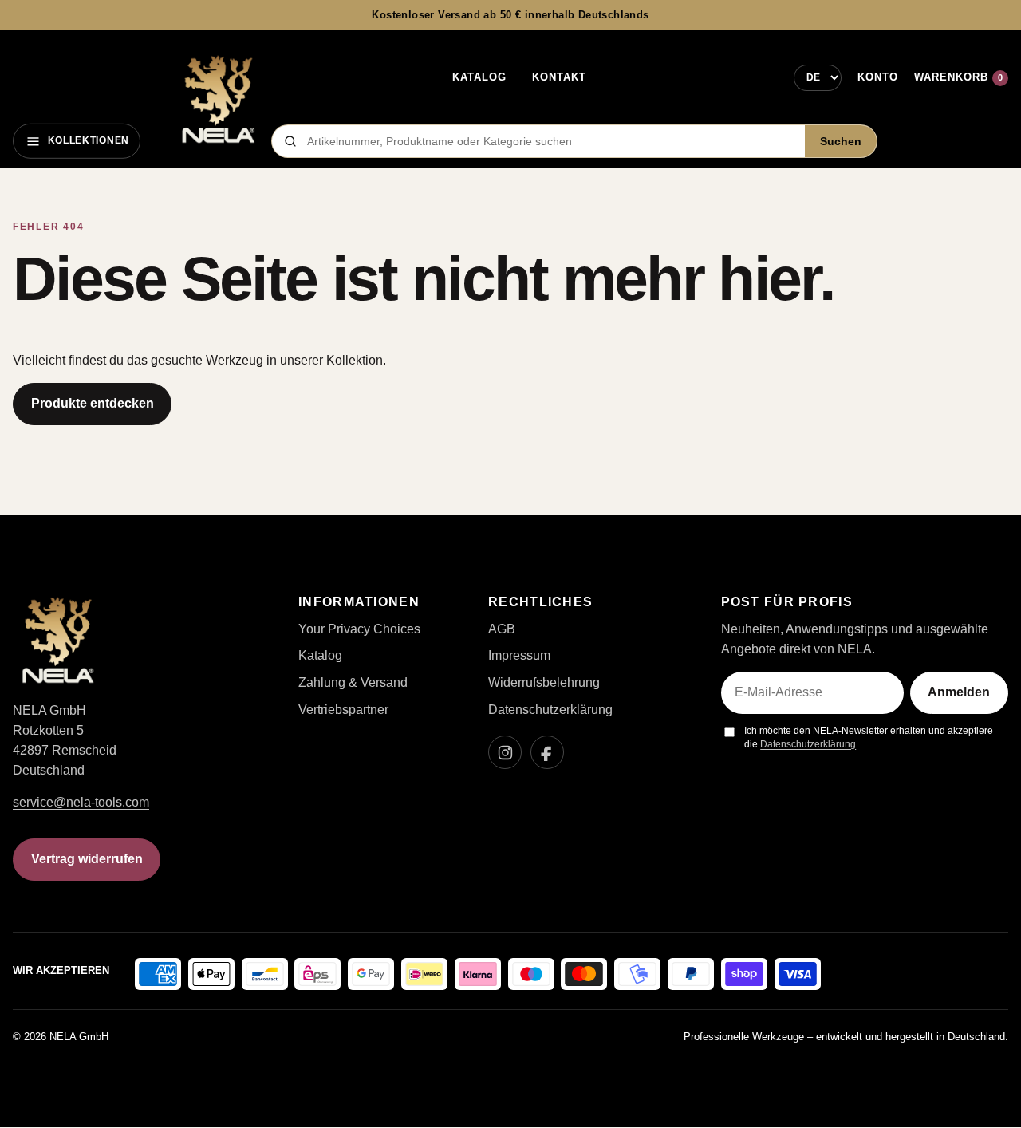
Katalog (479, 77)
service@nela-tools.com (81, 802)
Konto (877, 77)
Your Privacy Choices (359, 629)
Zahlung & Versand (353, 682)
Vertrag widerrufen (87, 859)
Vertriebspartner (343, 709)
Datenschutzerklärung (550, 709)
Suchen (840, 142)
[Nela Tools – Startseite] (217, 100)
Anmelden (959, 692)
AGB (501, 629)
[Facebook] (547, 752)
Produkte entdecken (92, 403)
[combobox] (551, 141)
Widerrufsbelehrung (544, 682)
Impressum (519, 655)
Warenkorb (958, 77)
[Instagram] (505, 752)
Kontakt (559, 77)
